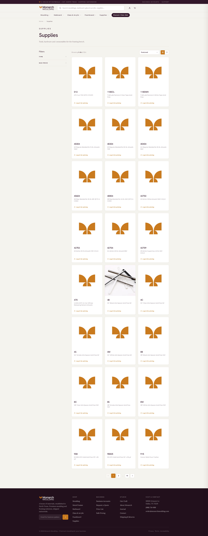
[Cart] (135, 8)
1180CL (111, 91)
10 (127, 476)
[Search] (60, 8)
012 (75, 91)
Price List (99, 509)
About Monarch (126, 505)
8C (75, 402)
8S (108, 402)
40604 (77, 196)
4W (108, 351)
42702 (143, 196)
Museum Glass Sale (120, 15)
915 (142, 454)
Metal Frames (78, 505)
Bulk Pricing (100, 513)
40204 (77, 144)
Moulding (44, 15)
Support (165, 2)
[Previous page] (108, 476)
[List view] (167, 52)
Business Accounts (150, 2)
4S (75, 351)
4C (141, 299)
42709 (143, 247)
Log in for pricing (82, 103)
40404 (143, 144)
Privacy (151, 531)
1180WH (144, 91)
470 (75, 299)
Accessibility (164, 531)
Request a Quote (102, 505)
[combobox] (93, 8)
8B (141, 351)
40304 (110, 144)
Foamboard (89, 15)
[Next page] (132, 476)
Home (41, 21)
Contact (123, 513)
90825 (110, 454)
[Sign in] (129, 8)
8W (142, 402)
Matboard (58, 15)
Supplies (103, 15)
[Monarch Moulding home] (46, 8)
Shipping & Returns (127, 517)
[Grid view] (163, 52)
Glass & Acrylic (73, 15)
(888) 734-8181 (151, 507)
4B (108, 299)
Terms (157, 531)
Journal (123, 509)
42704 (110, 247)
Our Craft (123, 501)
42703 (77, 247)
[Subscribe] (65, 517)
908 (75, 454)
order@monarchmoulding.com (157, 511)
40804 (110, 196)
